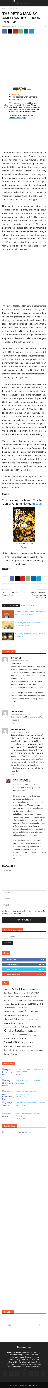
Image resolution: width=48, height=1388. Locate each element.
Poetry (34, 1043)
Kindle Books (20, 569)
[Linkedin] (26, 31)
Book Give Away (9, 996)
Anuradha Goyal (10, 26)
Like (42, 959)
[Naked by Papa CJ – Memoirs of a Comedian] (8, 636)
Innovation (35, 1027)
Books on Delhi (31, 996)
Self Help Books (11, 1050)
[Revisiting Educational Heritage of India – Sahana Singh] (8, 614)
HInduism (25, 1016)
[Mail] (24, 1373)
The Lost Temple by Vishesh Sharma (9, 594)
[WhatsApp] (20, 31)
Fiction (11, 569)
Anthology (7, 989)
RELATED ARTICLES (11, 606)
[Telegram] (31, 31)
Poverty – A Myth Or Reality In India (28, 1080)
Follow (41, 964)
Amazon (36, 503)
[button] (4, 3)
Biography (18, 993)
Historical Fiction (12, 1019)
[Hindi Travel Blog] (24, 1328)
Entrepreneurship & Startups (13, 1012)
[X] (10, 31)
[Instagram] (11, 1373)
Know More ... (24, 1369)
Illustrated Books (23, 1023)
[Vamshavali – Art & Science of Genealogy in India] (8, 1095)
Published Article (12, 1046)
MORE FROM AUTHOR (29, 606)
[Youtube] (43, 1373)
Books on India (20, 1000)
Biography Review (31, 993)
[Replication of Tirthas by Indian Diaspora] (8, 1106)
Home (4, 9)
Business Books (35, 1004)
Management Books (11, 1035)
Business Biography (18, 1004)
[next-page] (7, 645)
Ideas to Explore (10, 1023)
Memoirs (23, 1034)
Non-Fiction (12, 1042)
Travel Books (10, 1054)
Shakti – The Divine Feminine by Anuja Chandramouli (38, 595)
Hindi (36, 1012)
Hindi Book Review (12, 1015)
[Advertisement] (24, 60)
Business (6, 1004)
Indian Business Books (12, 1027)
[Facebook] (4, 31)
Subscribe (40, 974)
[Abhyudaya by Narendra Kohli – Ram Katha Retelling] (8, 1072)
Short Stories (24, 1050)
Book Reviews (13, 9)
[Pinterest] (15, 31)
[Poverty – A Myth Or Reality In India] (8, 1083)
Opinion (26, 1042)
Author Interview (20, 989)
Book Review (20, 997)
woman (36, 167)
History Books (33, 1019)
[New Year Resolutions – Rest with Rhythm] (8, 1117)
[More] (36, 31)
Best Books (8, 993)
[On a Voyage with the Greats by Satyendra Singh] (8, 625)
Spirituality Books (37, 1050)
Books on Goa (8, 1000)
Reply (12, 705)
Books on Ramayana (35, 1000)
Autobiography (35, 989)
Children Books (9, 1008)
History (24, 1019)
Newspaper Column (15, 1038)
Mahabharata (31, 1031)
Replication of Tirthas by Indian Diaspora (30, 1103)
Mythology (32, 1035)
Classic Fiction (22, 1007)
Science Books (26, 1047)
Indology (24, 1027)
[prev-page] (3, 645)
